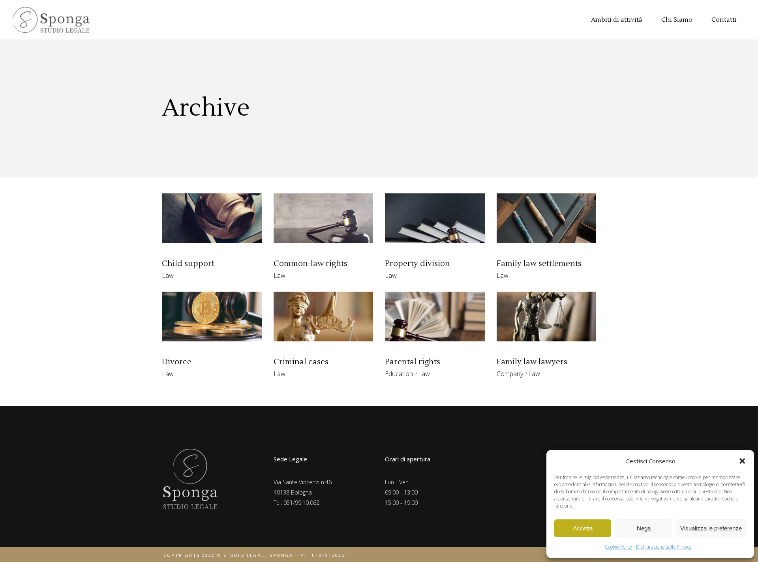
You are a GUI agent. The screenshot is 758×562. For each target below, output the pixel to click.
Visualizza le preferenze (711, 528)
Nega (644, 528)
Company (510, 373)
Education (399, 373)
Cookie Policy (618, 546)
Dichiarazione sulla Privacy (664, 546)
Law (168, 275)
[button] (742, 461)
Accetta (583, 528)
